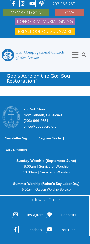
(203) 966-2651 (36, 121)
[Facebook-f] (13, 3)
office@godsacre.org (40, 126)
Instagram (35, 214)
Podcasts (68, 214)
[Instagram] (23, 3)
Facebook (36, 229)
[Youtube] (32, 3)
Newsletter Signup (19, 138)
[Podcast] (41, 3)
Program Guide (49, 138)
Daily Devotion (16, 149)
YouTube (68, 229)
